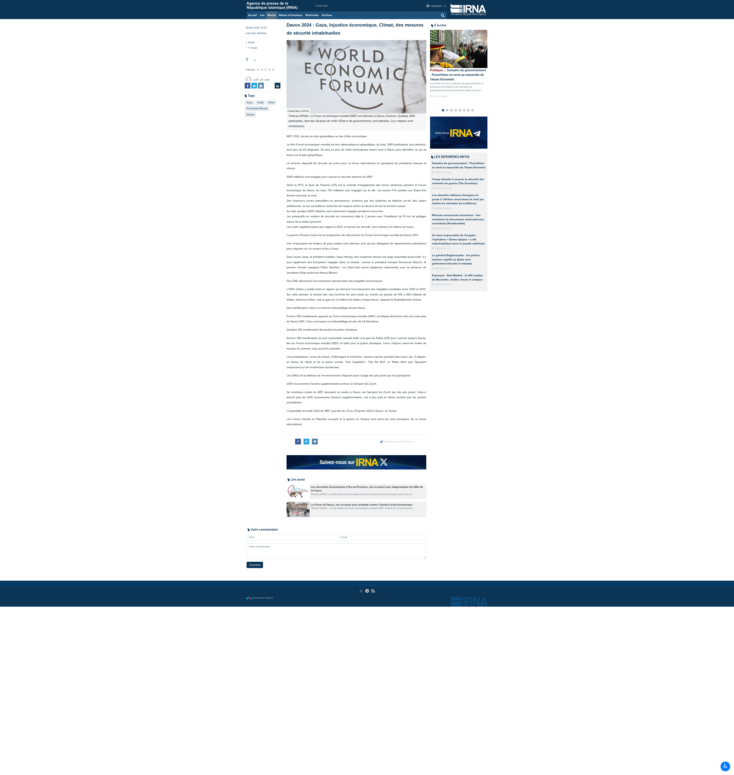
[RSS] (373, 591)
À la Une (440, 25)
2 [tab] (447, 110)
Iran (262, 15)
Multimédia (312, 15)
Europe (254, 48)
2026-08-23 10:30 (443, 172)
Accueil (252, 15)
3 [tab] (451, 110)
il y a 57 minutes (440, 96)
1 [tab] (443, 110)
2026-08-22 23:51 (443, 228)
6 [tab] (464, 110)
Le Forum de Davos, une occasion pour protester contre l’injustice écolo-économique (361, 504)
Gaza (250, 102)
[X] (361, 591)
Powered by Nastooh (263, 598)
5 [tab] (460, 110)
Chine (271, 102)
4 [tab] (455, 110)
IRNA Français (277, 6)
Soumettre (255, 564)
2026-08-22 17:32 (443, 248)
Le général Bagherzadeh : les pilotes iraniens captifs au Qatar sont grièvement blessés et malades (456, 259)
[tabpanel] (458, 64)
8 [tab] (472, 110)
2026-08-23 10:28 (443, 188)
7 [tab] (468, 110)
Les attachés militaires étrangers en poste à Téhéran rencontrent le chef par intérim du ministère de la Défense (458, 199)
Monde (272, 15)
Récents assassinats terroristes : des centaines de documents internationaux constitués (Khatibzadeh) (458, 219)
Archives (327, 15)
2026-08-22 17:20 (443, 268)
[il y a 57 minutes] (458, 49)
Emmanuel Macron (257, 108)
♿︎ (725, 766)
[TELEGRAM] (367, 591)
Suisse (250, 114)
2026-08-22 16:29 (443, 284)
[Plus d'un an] (298, 491)
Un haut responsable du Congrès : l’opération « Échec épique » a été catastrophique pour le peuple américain (458, 239)
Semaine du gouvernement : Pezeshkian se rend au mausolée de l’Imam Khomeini (458, 75)
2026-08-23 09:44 (443, 208)
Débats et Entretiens (290, 15)
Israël (260, 102)
